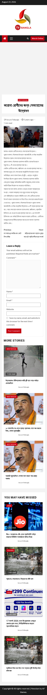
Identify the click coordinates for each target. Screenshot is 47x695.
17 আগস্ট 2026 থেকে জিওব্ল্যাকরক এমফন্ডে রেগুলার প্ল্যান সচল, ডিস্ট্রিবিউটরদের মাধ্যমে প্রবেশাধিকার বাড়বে (21, 623)
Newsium (35, 688)
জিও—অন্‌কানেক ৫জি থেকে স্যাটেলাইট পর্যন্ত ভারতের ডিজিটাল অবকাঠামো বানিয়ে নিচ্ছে (21, 535)
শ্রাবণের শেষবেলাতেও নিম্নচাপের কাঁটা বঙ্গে (19, 579)
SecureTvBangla (12, 120)
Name (9, 291)
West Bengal (23, 100)
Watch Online (37, 38)
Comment (11, 257)
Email (9, 300)
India (9, 506)
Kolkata (10, 550)
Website (10, 309)
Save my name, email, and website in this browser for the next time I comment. (23, 321)
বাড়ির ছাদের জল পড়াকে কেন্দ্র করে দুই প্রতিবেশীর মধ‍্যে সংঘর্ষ (33, 233)
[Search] (27, 38)
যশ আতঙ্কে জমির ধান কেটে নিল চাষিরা (12, 233)
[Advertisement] (23, 68)
